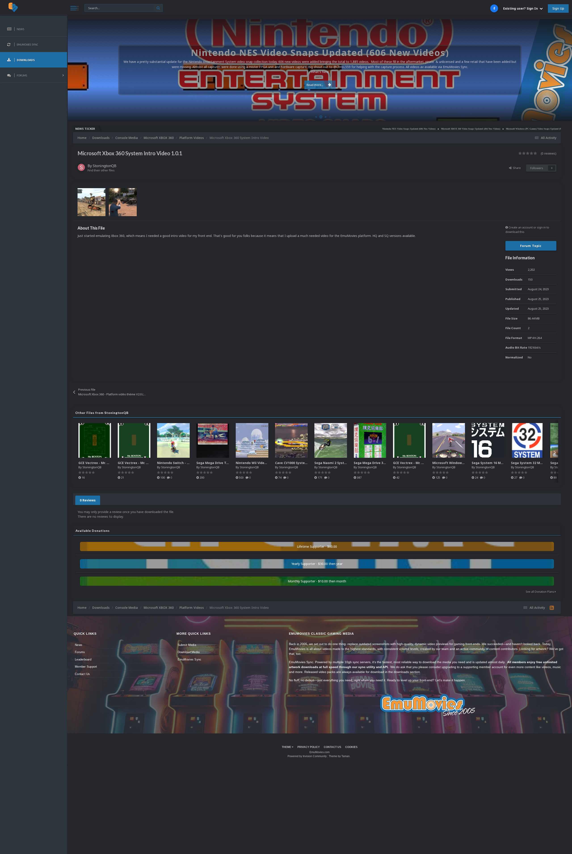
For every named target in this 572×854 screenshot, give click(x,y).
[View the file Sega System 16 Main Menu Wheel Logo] (488, 440)
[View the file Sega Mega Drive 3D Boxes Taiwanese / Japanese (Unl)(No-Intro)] (370, 440)
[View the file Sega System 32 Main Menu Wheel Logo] (527, 440)
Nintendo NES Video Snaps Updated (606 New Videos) (359, 129)
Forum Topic (531, 246)
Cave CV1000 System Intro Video (301, 463)
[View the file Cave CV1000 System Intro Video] (291, 440)
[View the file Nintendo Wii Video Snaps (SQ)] (252, 440)
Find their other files (101, 170)
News (78, 645)
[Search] (158, 8)
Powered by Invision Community (307, 756)
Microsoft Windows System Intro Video (464, 463)
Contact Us (82, 674)
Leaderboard (83, 659)
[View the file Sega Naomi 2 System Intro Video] (330, 440)
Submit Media (187, 645)
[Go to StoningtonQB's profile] (81, 167)
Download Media (189, 652)
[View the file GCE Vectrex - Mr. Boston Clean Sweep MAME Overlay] (134, 440)
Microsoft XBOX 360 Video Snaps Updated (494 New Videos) (421, 129)
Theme (287, 747)
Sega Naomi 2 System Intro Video (341, 463)
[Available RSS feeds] (551, 608)
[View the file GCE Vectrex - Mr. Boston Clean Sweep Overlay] (409, 440)
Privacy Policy (308, 747)
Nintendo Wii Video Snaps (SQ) (260, 463)
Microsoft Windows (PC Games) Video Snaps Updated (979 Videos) (489, 129)
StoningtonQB (104, 165)
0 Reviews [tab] (88, 500)
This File (92, 8)
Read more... (315, 85)
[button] (556, 70)
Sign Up (558, 8)
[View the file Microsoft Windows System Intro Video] (448, 440)
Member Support (86, 666)
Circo (564, 115)
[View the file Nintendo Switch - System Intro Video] (173, 440)
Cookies (351, 747)
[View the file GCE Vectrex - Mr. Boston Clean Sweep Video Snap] (94, 440)
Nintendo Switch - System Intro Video (187, 463)
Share (516, 168)
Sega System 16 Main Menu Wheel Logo (503, 463)
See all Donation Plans (540, 592)
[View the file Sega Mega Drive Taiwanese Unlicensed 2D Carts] (212, 440)
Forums (80, 652)
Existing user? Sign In (521, 8)
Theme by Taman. (339, 756)
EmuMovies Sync (190, 659)
